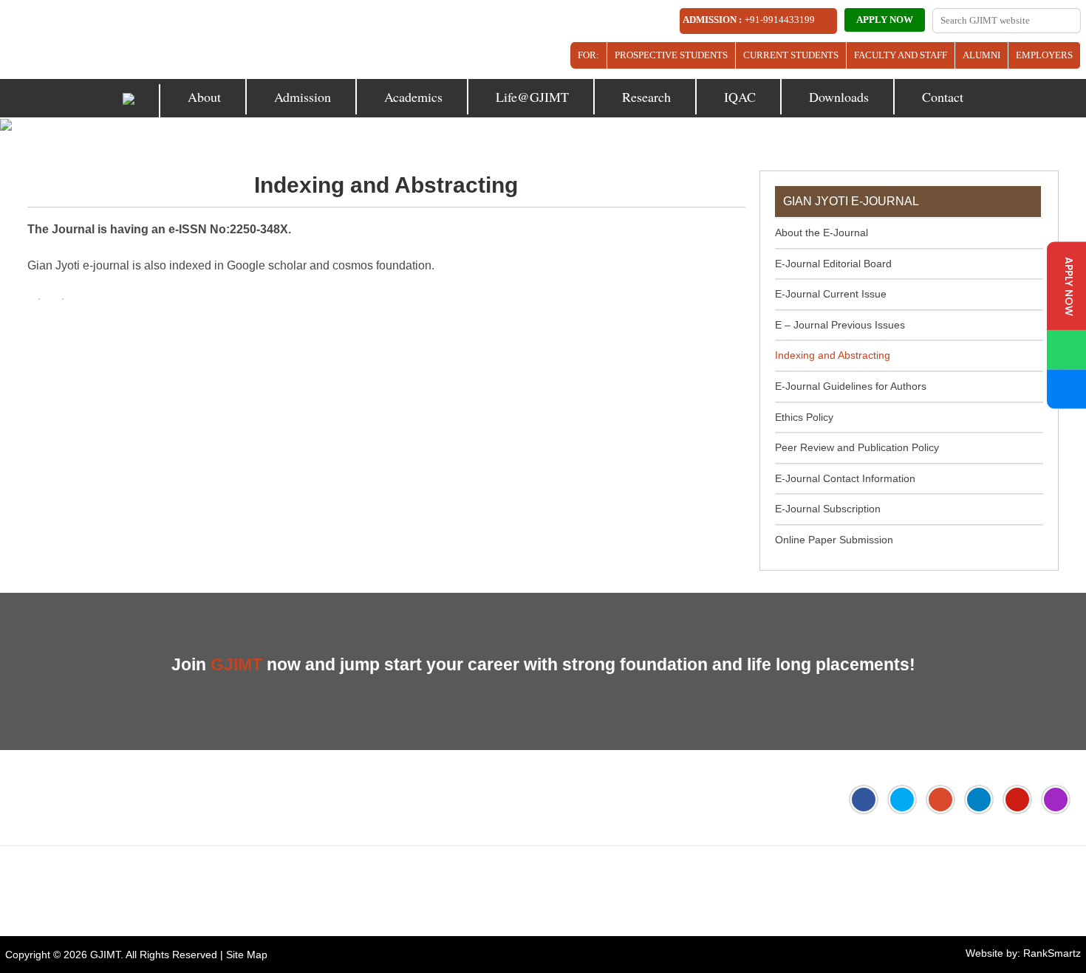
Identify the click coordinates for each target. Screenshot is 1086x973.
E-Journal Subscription (828, 509)
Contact (942, 97)
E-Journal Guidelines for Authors (850, 386)
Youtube (1017, 799)
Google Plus (940, 799)
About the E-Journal (821, 232)
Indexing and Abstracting (832, 355)
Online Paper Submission (834, 540)
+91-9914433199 (780, 19)
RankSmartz (1052, 953)
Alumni (981, 55)
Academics (413, 97)
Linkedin (979, 799)
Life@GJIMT (532, 97)
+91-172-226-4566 (88, 876)
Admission (302, 97)
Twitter (902, 799)
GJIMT (105, 954)
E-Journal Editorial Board (833, 263)
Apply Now (884, 19)
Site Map (246, 954)
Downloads (839, 97)
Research (646, 97)
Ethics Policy (804, 417)
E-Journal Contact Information (845, 478)
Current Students (791, 55)
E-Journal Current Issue (831, 294)
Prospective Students (671, 55)
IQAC (740, 97)
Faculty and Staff (900, 55)
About (204, 97)
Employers (1044, 55)
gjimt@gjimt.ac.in (212, 876)
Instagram (1055, 799)
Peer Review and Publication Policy (857, 447)
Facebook (863, 799)
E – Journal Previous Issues (840, 325)
